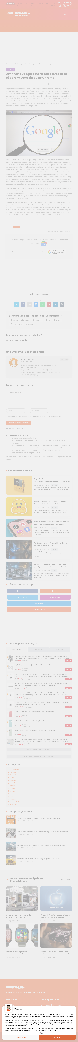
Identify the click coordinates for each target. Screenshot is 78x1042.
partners (14, 1014)
